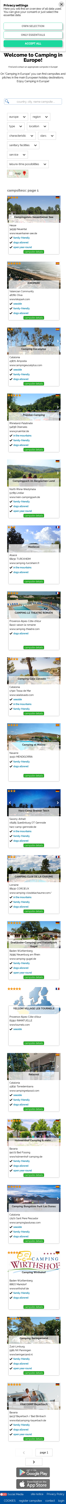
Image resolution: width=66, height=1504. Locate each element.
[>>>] (33, 1462)
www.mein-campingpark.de (24, 497)
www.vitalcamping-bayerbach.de (27, 1420)
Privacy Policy (55, 1494)
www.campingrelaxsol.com (24, 1090)
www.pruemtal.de (19, 431)
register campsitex (30, 1500)
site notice (37, 1494)
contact (50, 1500)
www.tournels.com (19, 1024)
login (61, 1500)
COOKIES (10, 1500)
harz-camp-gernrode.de (22, 827)
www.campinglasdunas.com (25, 1222)
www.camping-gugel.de (22, 958)
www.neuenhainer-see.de (23, 233)
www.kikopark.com (19, 299)
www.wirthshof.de (19, 1288)
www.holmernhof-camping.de (25, 1156)
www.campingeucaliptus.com (25, 365)
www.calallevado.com (21, 695)
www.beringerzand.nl (21, 1354)
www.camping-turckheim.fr (24, 563)
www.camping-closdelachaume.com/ (30, 893)
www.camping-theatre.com (24, 629)
